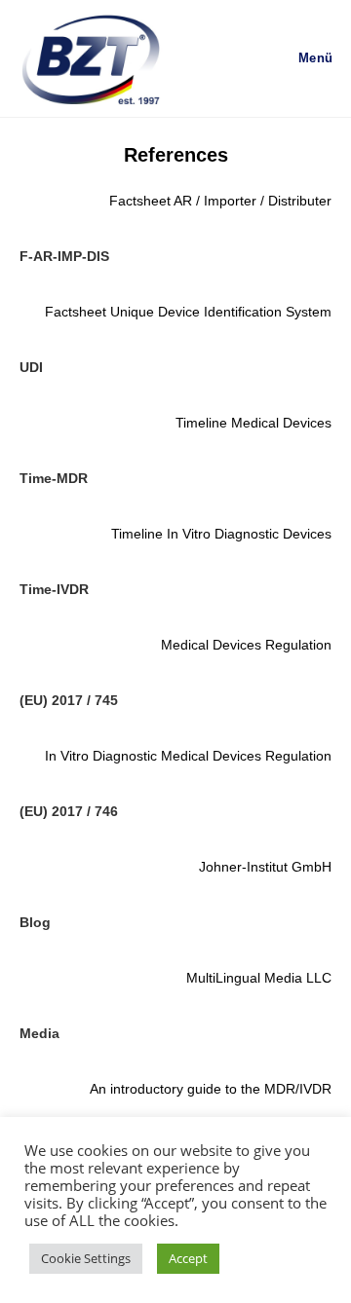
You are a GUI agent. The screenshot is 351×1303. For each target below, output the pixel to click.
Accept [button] (188, 1258)
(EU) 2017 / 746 (69, 811)
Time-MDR (54, 478)
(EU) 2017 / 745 (69, 700)
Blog (35, 922)
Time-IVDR (54, 589)
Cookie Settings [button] (86, 1258)
